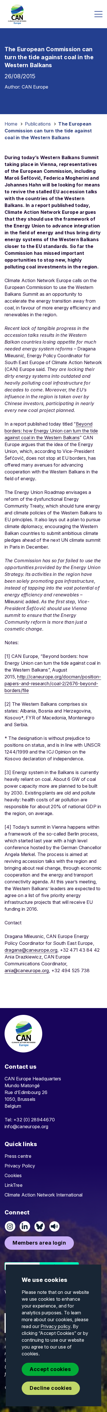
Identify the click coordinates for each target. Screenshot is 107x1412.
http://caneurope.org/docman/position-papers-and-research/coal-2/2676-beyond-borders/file (53, 683)
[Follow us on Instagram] (10, 1226)
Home (11, 124)
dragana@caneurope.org (31, 950)
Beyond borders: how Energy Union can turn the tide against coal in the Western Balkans (51, 430)
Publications (38, 124)
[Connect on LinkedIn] (24, 1226)
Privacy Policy (20, 1166)
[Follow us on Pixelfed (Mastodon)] (39, 1226)
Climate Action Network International (44, 1195)
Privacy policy (55, 1326)
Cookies (13, 1175)
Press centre (18, 1156)
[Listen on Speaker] (54, 1226)
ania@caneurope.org (27, 970)
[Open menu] (98, 14)
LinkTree (14, 1185)
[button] (39, 1243)
